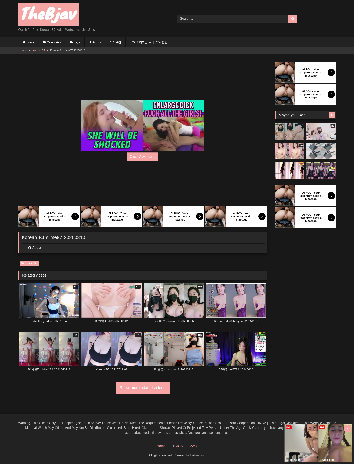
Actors (97, 42)
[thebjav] (48, 15)
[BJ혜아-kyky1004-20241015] (289, 131)
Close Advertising (142, 156)
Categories (54, 42)
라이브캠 (115, 42)
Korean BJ (39, 50)
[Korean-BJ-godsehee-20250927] (321, 170)
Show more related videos (143, 387)
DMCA (178, 446)
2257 (193, 446)
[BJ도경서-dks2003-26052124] (321, 151)
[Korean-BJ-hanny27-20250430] (289, 170)
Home (30, 42)
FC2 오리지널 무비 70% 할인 (148, 42)
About (36, 247)
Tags (77, 42)
